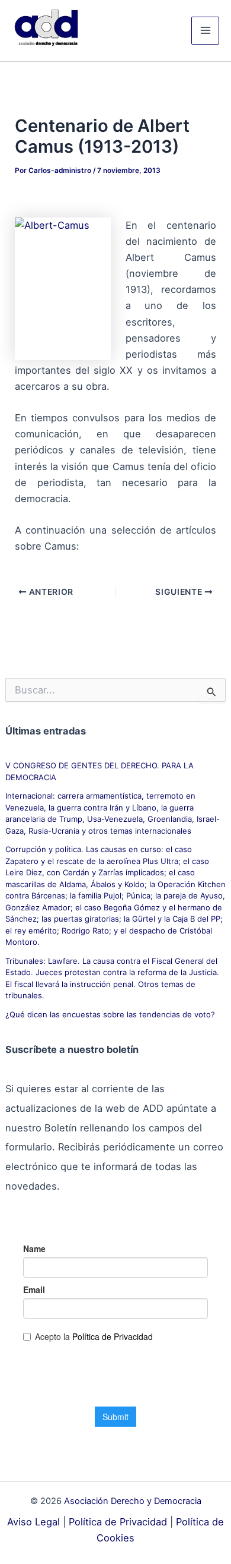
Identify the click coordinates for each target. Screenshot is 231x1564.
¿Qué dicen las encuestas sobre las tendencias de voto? (110, 1014)
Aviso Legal (33, 1522)
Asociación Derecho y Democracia (132, 1501)
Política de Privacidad (118, 1522)
